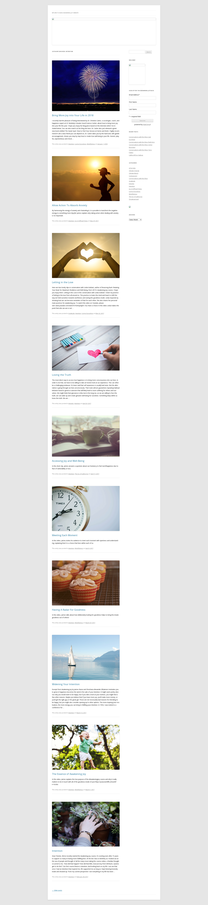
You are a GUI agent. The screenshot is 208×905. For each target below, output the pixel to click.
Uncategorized (134, 199)
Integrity (71, 403)
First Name (133, 102)
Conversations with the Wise (138, 178)
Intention (71, 144)
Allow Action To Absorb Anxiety (69, 205)
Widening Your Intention (66, 684)
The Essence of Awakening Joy (69, 773)
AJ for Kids (132, 168)
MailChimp (146, 124)
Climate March (133, 173)
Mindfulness (91, 144)
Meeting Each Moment (64, 535)
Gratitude (71, 313)
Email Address (134, 95)
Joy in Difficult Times (81, 221)
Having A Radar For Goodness (68, 609)
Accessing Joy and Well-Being (68, 460)
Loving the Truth (61, 374)
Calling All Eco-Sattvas (136, 155)
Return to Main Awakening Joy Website (65, 13)
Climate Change (134, 171)
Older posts (57, 890)
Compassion (133, 176)
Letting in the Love (62, 282)
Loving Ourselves (80, 144)
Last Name (133, 109)
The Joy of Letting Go (81, 474)
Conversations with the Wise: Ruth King (141, 142)
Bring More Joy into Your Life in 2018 (72, 115)
